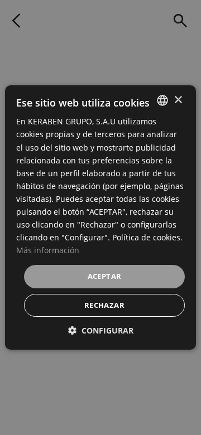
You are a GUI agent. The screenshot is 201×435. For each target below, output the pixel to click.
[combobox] (162, 100)
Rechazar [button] (104, 305)
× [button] (178, 99)
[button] (100, 330)
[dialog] (100, 217)
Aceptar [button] (105, 276)
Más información (47, 250)
